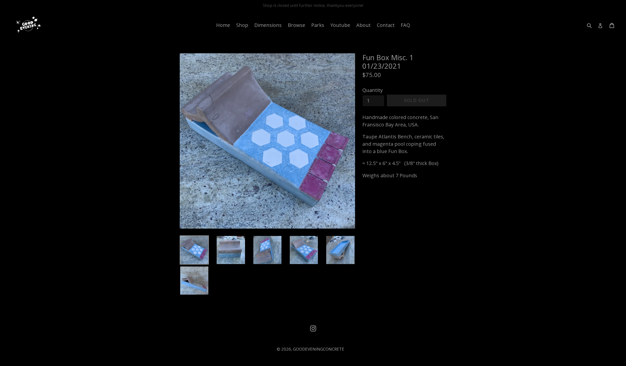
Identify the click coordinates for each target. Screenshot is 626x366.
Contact (386, 25)
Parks (317, 25)
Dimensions (268, 25)
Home (223, 25)
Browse (296, 25)
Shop (242, 25)
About (363, 25)
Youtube (340, 25)
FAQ (405, 25)
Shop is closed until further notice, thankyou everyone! (313, 5)
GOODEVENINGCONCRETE (318, 349)
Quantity (372, 90)
